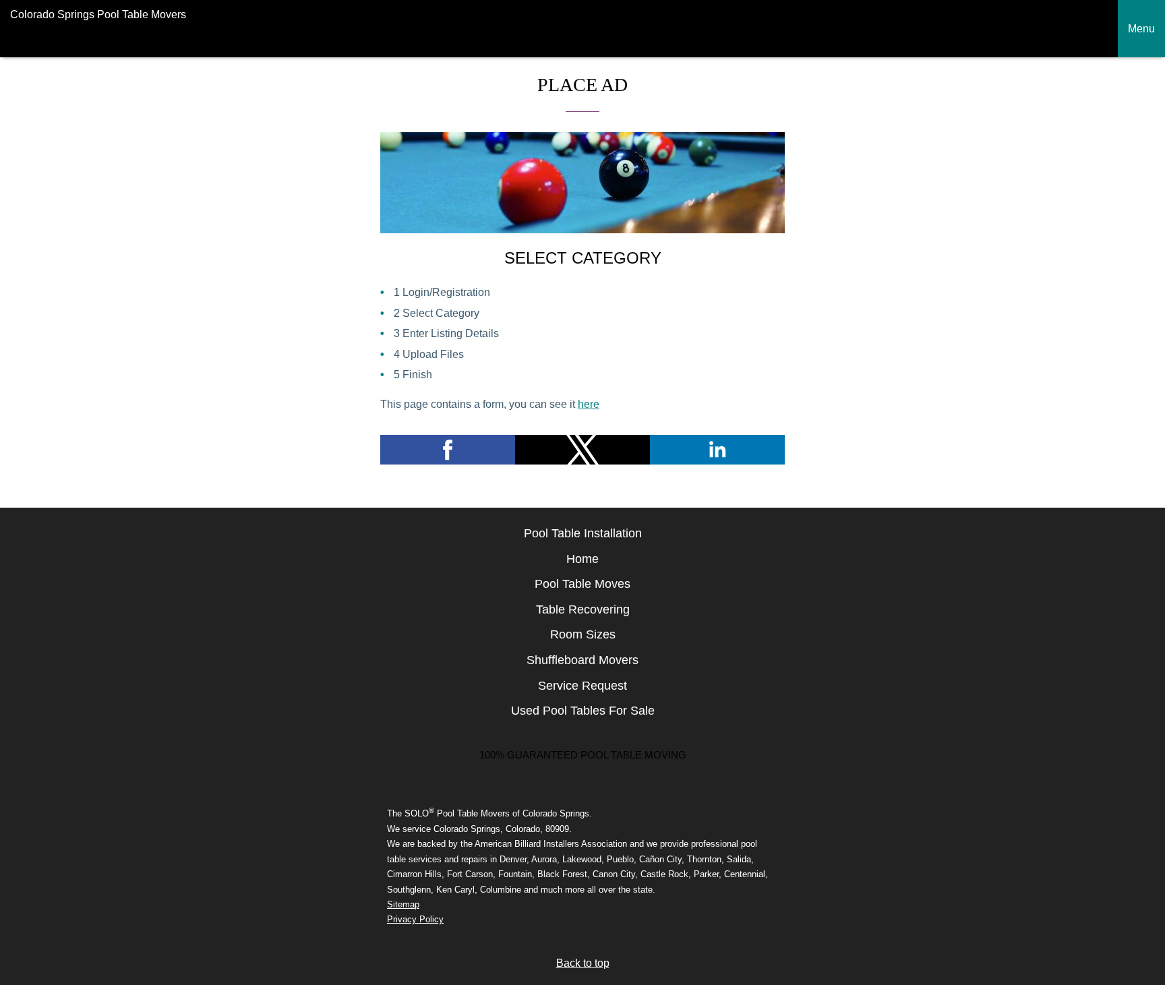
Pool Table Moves (582, 584)
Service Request (582, 685)
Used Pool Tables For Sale (583, 710)
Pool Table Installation (583, 533)
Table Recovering (583, 609)
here (588, 404)
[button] (447, 450)
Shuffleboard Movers (582, 660)
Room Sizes (583, 634)
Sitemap (403, 904)
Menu (1141, 28)
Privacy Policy (415, 919)
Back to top (582, 963)
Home (582, 559)
